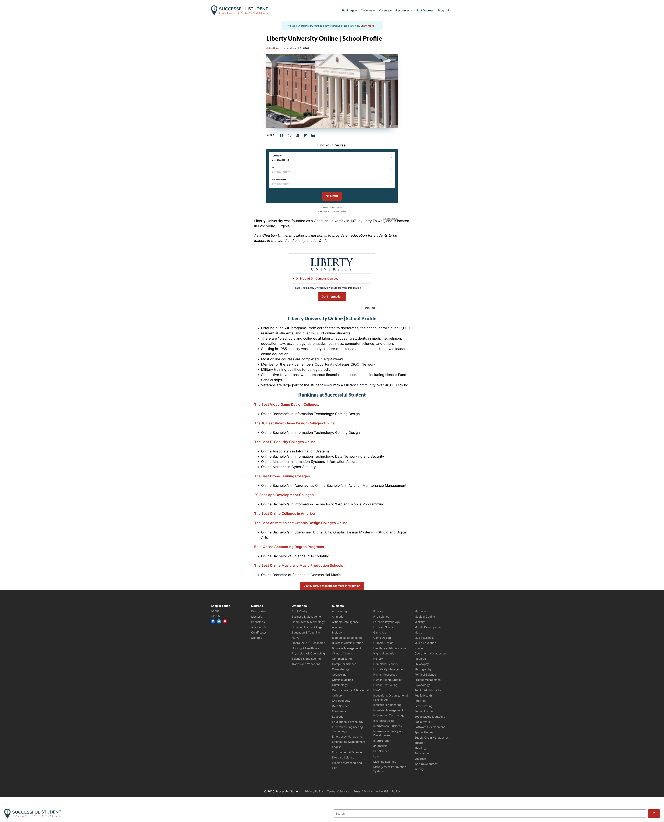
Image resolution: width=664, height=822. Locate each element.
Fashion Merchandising (347, 763)
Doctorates (258, 611)
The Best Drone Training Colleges (282, 476)
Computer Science (344, 664)
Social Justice (423, 711)
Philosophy (421, 664)
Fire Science (381, 616)
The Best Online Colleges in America (284, 513)
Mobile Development (428, 627)
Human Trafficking (385, 685)
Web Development (426, 764)
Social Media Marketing (429, 716)
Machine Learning (384, 761)
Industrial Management (388, 710)
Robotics (420, 700)
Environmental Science (347, 752)
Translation (421, 753)
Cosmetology (341, 669)
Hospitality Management (389, 669)
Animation (338, 616)
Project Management (428, 679)
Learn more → (369, 25)
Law (376, 756)
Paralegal (420, 658)
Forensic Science (384, 627)
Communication (342, 658)
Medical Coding (424, 616)
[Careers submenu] (391, 10)
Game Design (382, 637)
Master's (256, 616)
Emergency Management (348, 736)
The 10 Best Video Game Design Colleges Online (294, 423)
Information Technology (388, 715)
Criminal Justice (342, 679)
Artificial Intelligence (345, 622)
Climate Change (342, 653)
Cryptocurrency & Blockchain (351, 690)
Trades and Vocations (306, 664)
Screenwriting (423, 706)
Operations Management (430, 653)
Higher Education (384, 653)
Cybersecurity (341, 700)
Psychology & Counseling (308, 653)
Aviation (337, 627)
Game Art (379, 632)
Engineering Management (348, 741)
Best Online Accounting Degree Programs (289, 547)
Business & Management (307, 616)
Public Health (423, 695)
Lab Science (381, 751)
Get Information (332, 296)
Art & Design (300, 611)
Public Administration (428, 690)
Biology (337, 632)
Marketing (421, 611)
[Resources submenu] (411, 10)
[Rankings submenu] (356, 10)
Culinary (337, 695)
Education (338, 716)
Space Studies (423, 732)
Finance (378, 611)
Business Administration (347, 643)
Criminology (340, 685)
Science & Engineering (306, 658)
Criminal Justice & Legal (307, 627)
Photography (422, 669)
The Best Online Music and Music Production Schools (298, 565)
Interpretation (382, 740)
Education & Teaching (306, 632)
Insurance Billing (383, 720)
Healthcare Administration (390, 648)
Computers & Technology (308, 622)
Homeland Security (385, 664)
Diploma (256, 637)
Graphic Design (383, 643)
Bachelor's (258, 622)
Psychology (422, 685)
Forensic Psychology (386, 622)
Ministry (419, 622)
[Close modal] (5, 803)
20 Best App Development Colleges (284, 495)
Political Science (425, 674)
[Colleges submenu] (374, 10)
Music (418, 632)
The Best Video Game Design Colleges (286, 404)
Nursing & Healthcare (305, 648)
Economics (339, 711)
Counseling (339, 674)
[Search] (654, 813)
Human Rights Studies (387, 679)
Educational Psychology (347, 722)
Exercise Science (343, 757)
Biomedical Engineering (347, 637)
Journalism (380, 746)
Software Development (429, 727)
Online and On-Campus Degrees (317, 278)
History (378, 658)
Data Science (340, 706)
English (336, 747)
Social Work (422, 722)
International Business (387, 726)
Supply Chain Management (432, 737)
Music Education (425, 643)
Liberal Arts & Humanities (308, 643)
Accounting (339, 611)
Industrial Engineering (387, 705)
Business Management (346, 648)
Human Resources (385, 674)
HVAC (295, 637)
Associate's (258, 627)
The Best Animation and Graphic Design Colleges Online (300, 523)
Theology (420, 748)
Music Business (424, 637)
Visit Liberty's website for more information (332, 585)
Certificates (259, 632)
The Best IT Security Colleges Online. (285, 442)
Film (334, 768)
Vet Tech (420, 758)
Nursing (419, 648)
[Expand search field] (449, 10)
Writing (419, 769)
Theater (419, 742)
